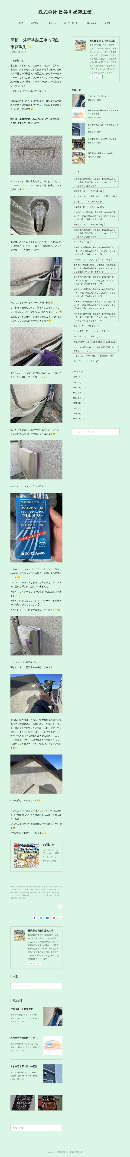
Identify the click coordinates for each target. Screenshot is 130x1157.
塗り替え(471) (20, 898)
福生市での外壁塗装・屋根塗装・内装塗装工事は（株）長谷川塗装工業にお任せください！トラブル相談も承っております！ (95, 292)
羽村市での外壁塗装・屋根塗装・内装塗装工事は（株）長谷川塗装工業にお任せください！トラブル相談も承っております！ (95, 280)
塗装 (78, 325)
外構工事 (79, 207)
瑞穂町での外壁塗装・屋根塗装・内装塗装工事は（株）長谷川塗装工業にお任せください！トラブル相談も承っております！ (95, 233)
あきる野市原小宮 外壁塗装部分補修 (29, 1066)
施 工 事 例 (71, 23)
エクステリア (95, 201)
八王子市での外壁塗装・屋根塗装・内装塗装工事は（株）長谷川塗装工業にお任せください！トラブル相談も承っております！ (95, 304)
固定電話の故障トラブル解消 (100, 153)
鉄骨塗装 (96, 191)
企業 (95, 196)
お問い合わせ (91, 23)
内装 (78, 361)
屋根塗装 (80, 191)
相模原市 (80, 224)
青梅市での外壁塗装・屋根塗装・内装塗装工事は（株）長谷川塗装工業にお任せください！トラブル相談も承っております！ (95, 250)
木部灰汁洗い (81, 341)
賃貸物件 (79, 259)
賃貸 (93, 259)
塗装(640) (48, 895)
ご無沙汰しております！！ (23, 1008)
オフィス (80, 196)
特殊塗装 (80, 336)
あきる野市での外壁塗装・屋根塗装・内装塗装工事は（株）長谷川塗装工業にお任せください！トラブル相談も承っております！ (95, 268)
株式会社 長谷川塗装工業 (65, 12)
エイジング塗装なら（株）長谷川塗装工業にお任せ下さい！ (95, 349)
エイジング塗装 (101, 331)
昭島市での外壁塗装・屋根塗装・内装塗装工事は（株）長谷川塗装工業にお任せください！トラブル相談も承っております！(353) (35, 892)
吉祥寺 (78, 201)
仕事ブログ (51, 23)
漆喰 (97, 341)
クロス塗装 (81, 331)
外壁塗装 (107, 355)
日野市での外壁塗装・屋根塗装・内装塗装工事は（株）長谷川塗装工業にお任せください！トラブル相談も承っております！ (95, 182)
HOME (20, 23)
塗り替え (93, 361)
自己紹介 (35, 23)
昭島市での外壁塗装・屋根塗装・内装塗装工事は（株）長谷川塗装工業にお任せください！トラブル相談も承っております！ (95, 317)
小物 (94, 336)
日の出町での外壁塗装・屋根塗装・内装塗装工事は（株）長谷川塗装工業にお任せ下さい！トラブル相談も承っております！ (95, 215)
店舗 (110, 341)
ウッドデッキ (81, 241)
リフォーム (96, 207)
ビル (105, 259)
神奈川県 (97, 224)
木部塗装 (94, 325)
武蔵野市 (109, 196)
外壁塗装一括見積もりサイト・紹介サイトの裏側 (34, 1037)
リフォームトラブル (85, 355)
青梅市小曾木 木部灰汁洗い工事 (102, 138)
